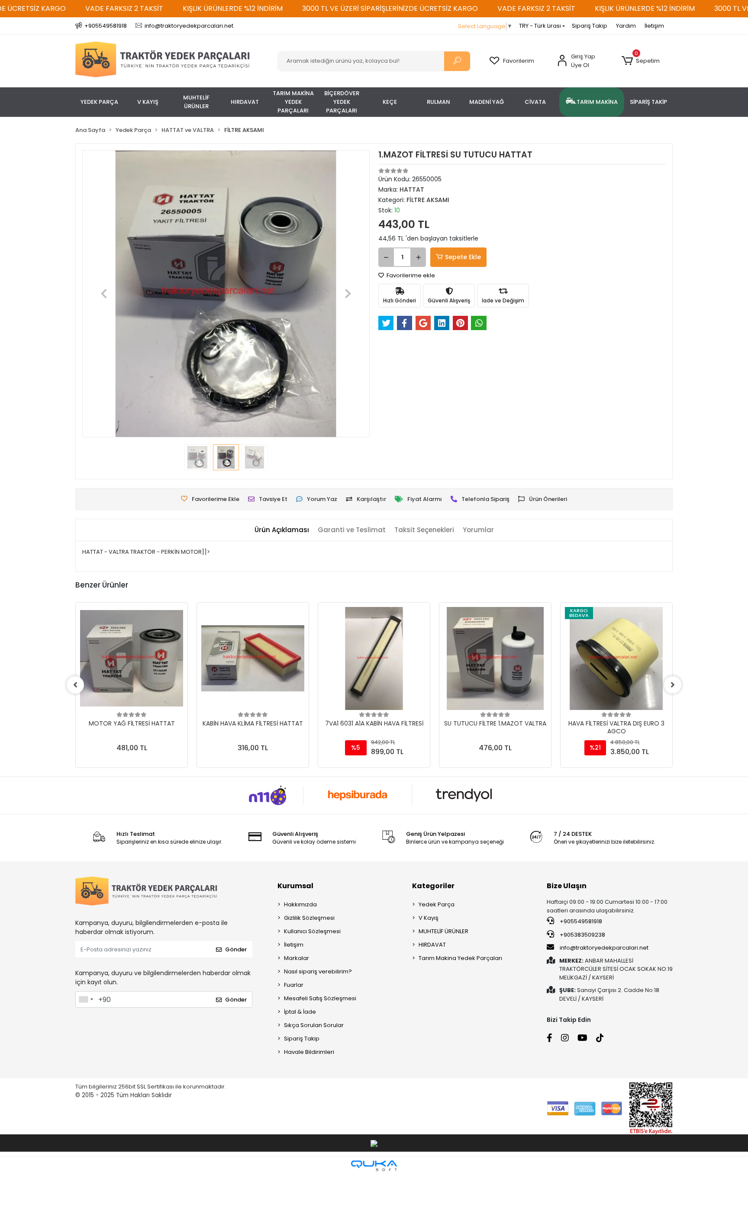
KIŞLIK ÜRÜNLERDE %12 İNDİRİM (233, 8)
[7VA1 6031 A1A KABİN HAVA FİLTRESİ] (374, 658)
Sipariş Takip (589, 26)
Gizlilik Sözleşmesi (309, 918)
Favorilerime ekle (410, 275)
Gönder (236, 949)
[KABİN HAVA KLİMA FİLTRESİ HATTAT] (252, 658)
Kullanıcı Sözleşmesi (312, 931)
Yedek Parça (437, 904)
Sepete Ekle (463, 257)
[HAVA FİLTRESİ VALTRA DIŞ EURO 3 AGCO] (616, 658)
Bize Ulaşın (567, 886)
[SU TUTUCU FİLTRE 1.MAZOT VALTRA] (495, 658)
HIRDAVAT (432, 945)
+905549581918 (580, 921)
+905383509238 (581, 935)
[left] (75, 684)
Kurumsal (295, 886)
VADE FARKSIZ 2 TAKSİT (124, 8)
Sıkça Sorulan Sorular (314, 1025)
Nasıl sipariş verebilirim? (318, 971)
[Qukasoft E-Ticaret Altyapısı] (374, 1165)
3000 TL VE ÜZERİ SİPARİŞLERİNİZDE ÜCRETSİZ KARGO (390, 8)
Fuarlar (293, 985)
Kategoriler (433, 886)
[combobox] (86, 999)
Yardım (626, 26)
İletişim (654, 26)
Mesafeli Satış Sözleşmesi (320, 998)
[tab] (282, 530)
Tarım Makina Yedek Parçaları (460, 958)
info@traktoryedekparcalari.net (604, 948)
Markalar (296, 958)
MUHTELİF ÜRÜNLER (443, 931)
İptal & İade (300, 1012)
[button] (640, 61)
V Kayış (428, 918)
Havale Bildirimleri (309, 1052)
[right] (672, 684)
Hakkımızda (300, 904)
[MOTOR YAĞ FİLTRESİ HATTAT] (131, 658)
